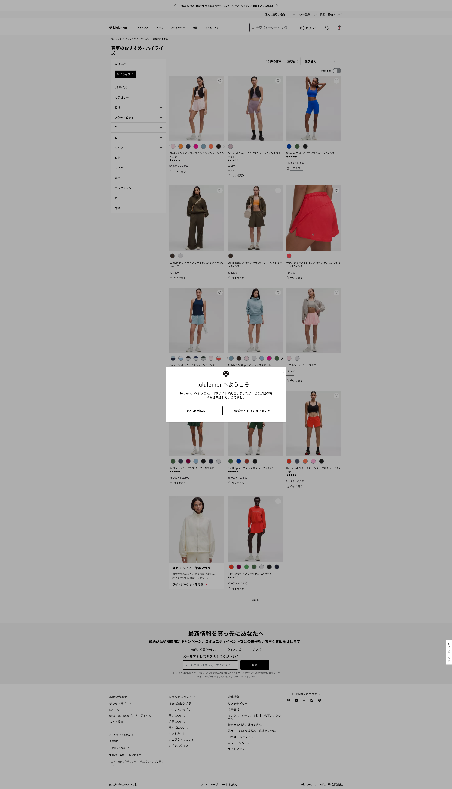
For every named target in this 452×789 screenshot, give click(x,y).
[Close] (284, 370)
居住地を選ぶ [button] (196, 410)
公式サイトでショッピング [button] (252, 410)
